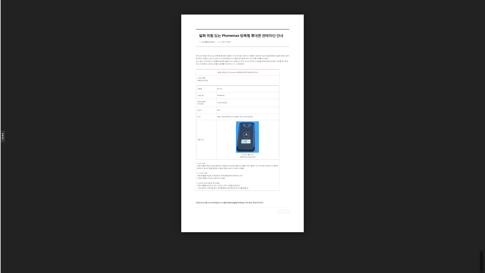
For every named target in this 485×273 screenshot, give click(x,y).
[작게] (481, 259)
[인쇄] (481, 269)
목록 (2, 136)
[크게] (481, 255)
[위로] (481, 262)
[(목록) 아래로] (481, 266)
